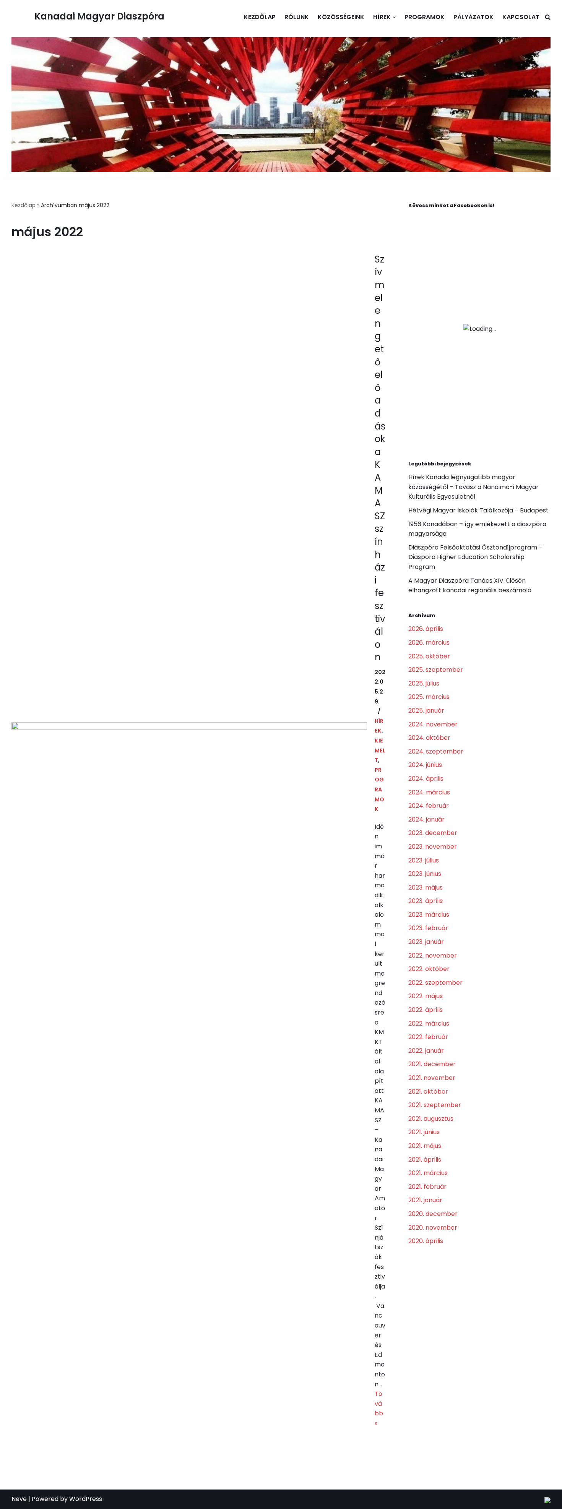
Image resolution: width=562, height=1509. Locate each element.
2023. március (428, 914)
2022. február (428, 1036)
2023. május (425, 887)
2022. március (428, 1023)
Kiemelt (380, 750)
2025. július (423, 683)
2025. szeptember (435, 669)
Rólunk (296, 17)
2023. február (428, 928)
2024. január (426, 819)
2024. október (429, 737)
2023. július (423, 860)
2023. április (425, 900)
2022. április (425, 1009)
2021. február (427, 1186)
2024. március (429, 792)
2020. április (425, 1241)
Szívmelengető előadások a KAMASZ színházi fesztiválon (380, 458)
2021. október (428, 1091)
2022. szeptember (435, 982)
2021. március (428, 1173)
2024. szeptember (435, 751)
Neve (19, 1498)
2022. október (429, 968)
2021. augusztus (430, 1118)
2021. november (431, 1077)
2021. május (424, 1145)
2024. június (425, 764)
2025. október (429, 656)
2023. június (424, 873)
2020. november (432, 1227)
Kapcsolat (520, 17)
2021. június (424, 1132)
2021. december (432, 1064)
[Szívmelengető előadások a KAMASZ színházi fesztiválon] (189, 840)
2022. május (425, 996)
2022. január (426, 1050)
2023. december (432, 832)
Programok (424, 17)
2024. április (425, 778)
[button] (394, 17)
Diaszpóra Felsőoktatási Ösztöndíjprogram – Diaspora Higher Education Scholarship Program (475, 557)
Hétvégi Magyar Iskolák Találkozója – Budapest (478, 510)
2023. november (432, 846)
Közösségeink (341, 17)
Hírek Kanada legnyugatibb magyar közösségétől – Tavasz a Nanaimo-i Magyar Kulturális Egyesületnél (473, 487)
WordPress (85, 1498)
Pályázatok (473, 17)
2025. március (429, 696)
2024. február (428, 805)
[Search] (548, 17)
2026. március (429, 642)
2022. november (432, 955)
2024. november (433, 724)
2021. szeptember (434, 1105)
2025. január (426, 710)
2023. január (426, 941)
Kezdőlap (260, 17)
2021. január (425, 1200)
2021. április (424, 1159)
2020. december (433, 1213)
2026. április (425, 628)
